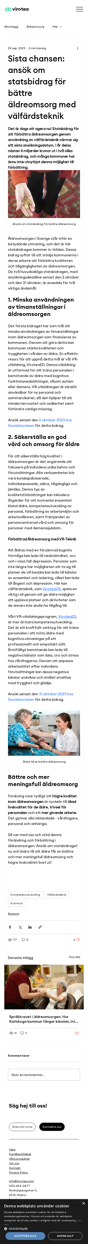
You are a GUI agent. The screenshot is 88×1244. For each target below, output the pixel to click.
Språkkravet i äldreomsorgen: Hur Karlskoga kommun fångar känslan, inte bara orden (43, 1019)
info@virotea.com (21, 1181)
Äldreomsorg (35, 26)
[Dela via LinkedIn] (30, 927)
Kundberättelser (20, 1154)
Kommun (17, 903)
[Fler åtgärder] (77, 48)
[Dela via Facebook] (10, 927)
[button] (44, 1228)
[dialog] (44, 1221)
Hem (12, 1149)
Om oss (14, 1163)
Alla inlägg (11, 26)
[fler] (79, 9)
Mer (55, 26)
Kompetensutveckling (25, 894)
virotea (20, 9)
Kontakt (15, 1168)
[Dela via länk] (40, 927)
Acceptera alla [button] (25, 1236)
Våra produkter (19, 1159)
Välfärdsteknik (56, 894)
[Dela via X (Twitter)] (20, 927)
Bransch (13, 914)
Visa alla (74, 957)
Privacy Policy (18, 1172)
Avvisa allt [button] (65, 1236)
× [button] (83, 1203)
